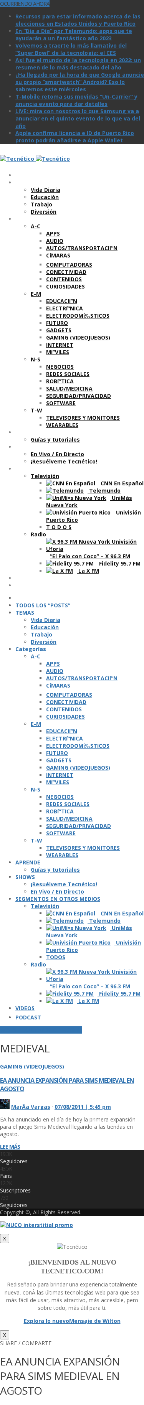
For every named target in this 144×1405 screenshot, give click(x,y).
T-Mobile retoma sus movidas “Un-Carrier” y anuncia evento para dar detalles (76, 100)
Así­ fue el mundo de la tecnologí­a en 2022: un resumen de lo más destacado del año (78, 63)
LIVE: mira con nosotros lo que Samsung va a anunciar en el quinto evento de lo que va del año (77, 118)
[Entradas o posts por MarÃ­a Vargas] (5, 1106)
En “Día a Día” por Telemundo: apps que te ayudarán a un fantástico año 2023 (73, 34)
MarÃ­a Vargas (30, 1106)
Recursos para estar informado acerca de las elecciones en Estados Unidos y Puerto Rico (78, 20)
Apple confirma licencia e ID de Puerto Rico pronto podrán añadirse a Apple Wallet (74, 136)
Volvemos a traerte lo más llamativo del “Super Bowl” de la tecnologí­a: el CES (71, 49)
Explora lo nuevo (46, 1320)
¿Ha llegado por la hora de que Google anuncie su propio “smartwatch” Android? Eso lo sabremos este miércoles (79, 82)
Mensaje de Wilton (95, 1320)
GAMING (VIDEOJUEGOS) (32, 1066)
